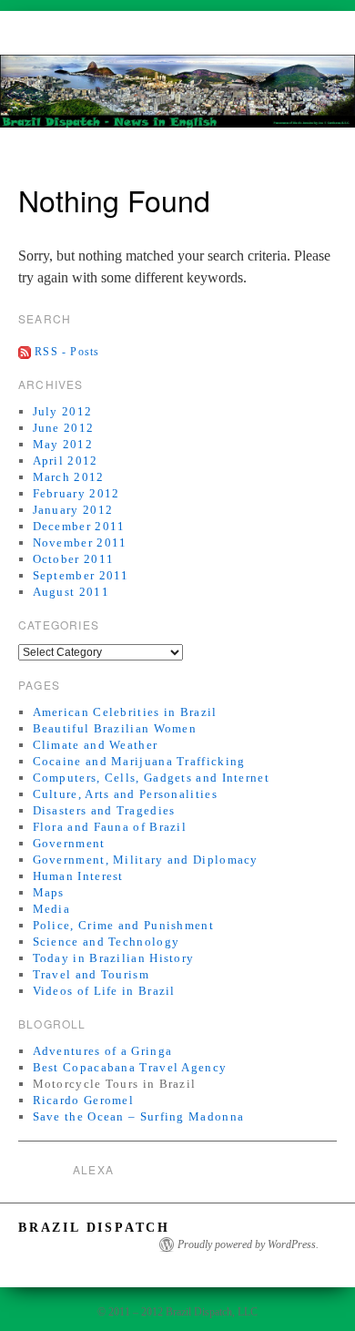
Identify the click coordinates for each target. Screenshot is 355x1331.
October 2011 (74, 559)
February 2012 (76, 493)
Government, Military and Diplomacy (146, 859)
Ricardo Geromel (84, 1100)
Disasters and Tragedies (104, 810)
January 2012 (73, 510)
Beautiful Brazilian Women (115, 728)
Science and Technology (106, 941)
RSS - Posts (67, 351)
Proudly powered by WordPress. (248, 1244)
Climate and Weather (95, 745)
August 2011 (71, 592)
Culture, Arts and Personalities (125, 794)
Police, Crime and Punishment (123, 925)
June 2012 (64, 428)
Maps (49, 892)
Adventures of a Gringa (103, 1051)
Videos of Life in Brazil (104, 991)
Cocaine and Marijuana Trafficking (139, 761)
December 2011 (79, 526)
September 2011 (81, 575)
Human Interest (78, 876)
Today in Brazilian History (114, 958)
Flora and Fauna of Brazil (110, 827)
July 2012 (63, 411)
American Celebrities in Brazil (125, 712)
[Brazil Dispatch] (177, 99)
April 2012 (65, 460)
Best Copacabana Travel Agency (130, 1067)
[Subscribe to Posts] (24, 351)
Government (69, 843)
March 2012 (69, 477)
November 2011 (80, 542)
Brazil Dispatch (94, 1227)
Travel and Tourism (91, 974)
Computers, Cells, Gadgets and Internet (151, 777)
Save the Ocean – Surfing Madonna (139, 1116)
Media (52, 909)
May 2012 (63, 444)
